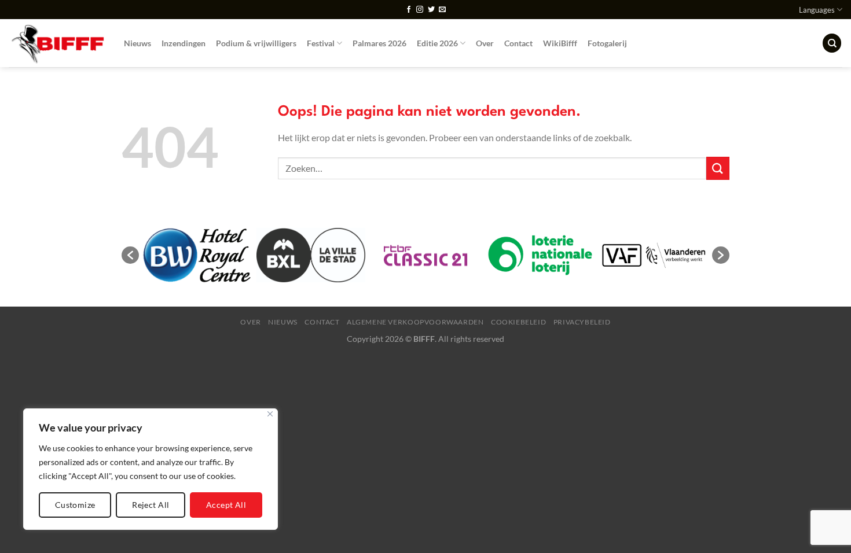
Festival (321, 43)
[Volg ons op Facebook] (408, 10)
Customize (75, 505)
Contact (518, 43)
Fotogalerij (607, 43)
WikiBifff (560, 43)
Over (485, 43)
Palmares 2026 (379, 43)
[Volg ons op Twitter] (431, 10)
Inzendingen (184, 43)
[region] (150, 469)
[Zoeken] (832, 43)
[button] (130, 255)
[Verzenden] (717, 168)
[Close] (270, 413)
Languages (817, 9)
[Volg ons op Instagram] (419, 10)
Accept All (226, 505)
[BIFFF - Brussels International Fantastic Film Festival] (58, 43)
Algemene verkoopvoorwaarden (415, 322)
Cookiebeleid (518, 322)
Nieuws (137, 43)
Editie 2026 (437, 43)
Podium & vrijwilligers (256, 43)
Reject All (150, 505)
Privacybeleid (582, 322)
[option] (196, 255)
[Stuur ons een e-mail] (442, 10)
